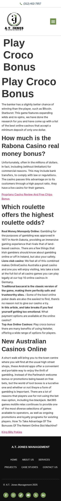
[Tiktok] (20, 495)
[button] (53, 21)
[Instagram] (13, 495)
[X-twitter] (35, 495)
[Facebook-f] (5, 495)
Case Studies (29, 467)
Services (44, 459)
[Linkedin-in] (43, 495)
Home (13, 459)
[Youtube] (28, 495)
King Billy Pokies (12, 432)
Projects (11, 467)
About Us (28, 459)
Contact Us (50, 467)
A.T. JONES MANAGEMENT (31, 447)
